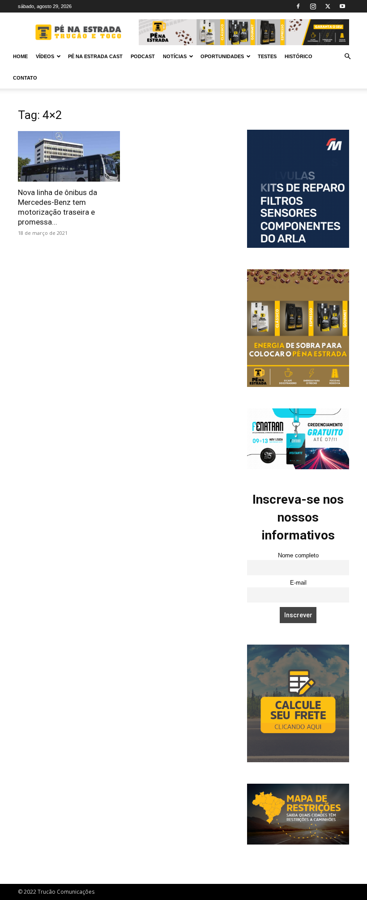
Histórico (298, 56)
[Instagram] (313, 6)
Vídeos (45, 56)
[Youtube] (342, 6)
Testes (267, 56)
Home (20, 56)
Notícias (175, 56)
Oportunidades (222, 56)
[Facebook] (298, 6)
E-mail (298, 583)
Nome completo (298, 555)
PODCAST (143, 56)
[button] (347, 56)
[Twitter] (327, 6)
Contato (25, 78)
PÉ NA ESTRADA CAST (95, 56)
